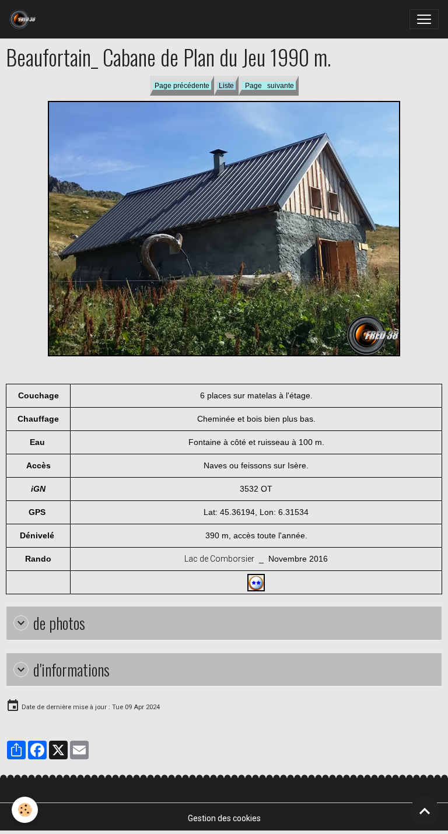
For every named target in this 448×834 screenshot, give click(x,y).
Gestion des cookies (224, 818)
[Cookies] (25, 810)
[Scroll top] (424, 810)
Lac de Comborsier (219, 558)
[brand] (24, 19)
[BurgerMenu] (424, 19)
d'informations (71, 669)
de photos (59, 623)
